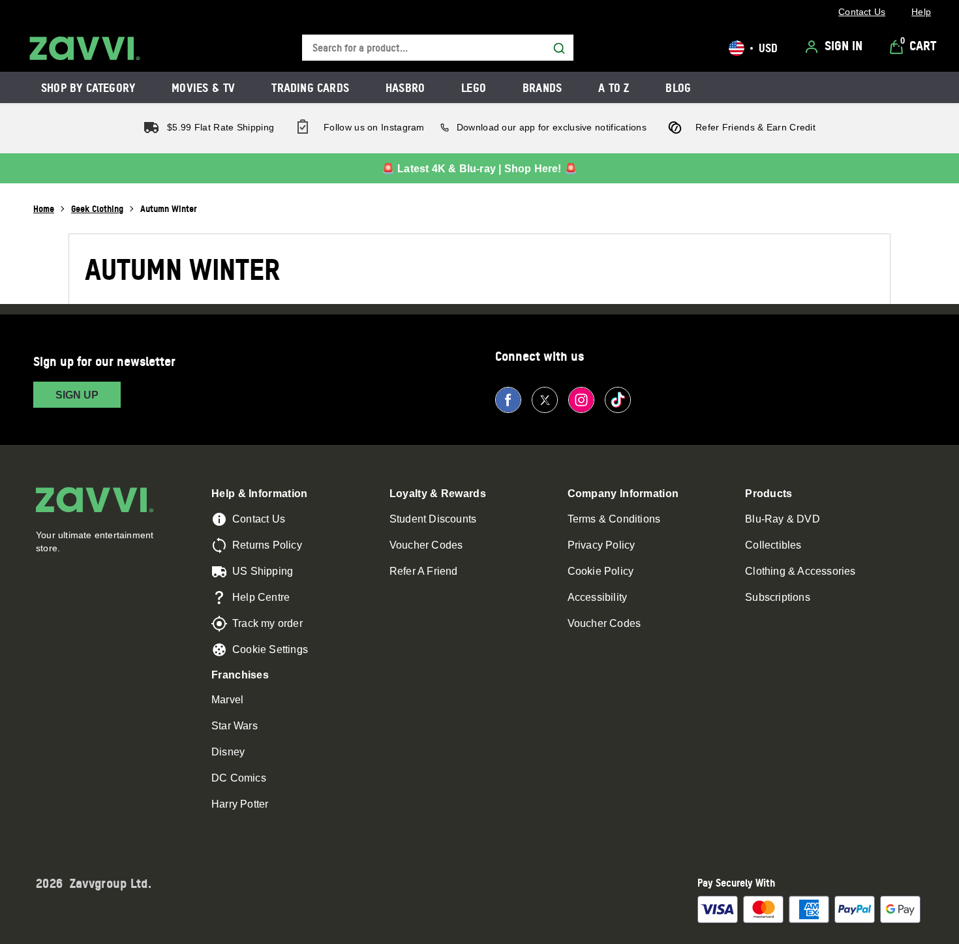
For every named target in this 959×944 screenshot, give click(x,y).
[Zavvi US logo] (85, 48)
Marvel (227, 699)
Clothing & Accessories (800, 571)
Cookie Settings (270, 649)
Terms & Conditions (614, 519)
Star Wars (234, 725)
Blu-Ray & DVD (782, 519)
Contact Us (258, 519)
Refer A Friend (423, 571)
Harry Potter (239, 804)
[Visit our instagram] (581, 400)
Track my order (267, 623)
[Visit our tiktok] (618, 400)
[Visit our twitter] (545, 400)
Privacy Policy (601, 545)
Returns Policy (267, 545)
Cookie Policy (601, 571)
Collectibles (773, 545)
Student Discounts (432, 519)
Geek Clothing (97, 208)
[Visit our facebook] (508, 400)
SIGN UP (77, 395)
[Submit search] (559, 48)
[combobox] (437, 48)
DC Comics (238, 778)
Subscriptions (777, 597)
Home (43, 208)
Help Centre (261, 597)
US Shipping (262, 571)
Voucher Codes (426, 545)
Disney (228, 751)
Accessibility (598, 597)
